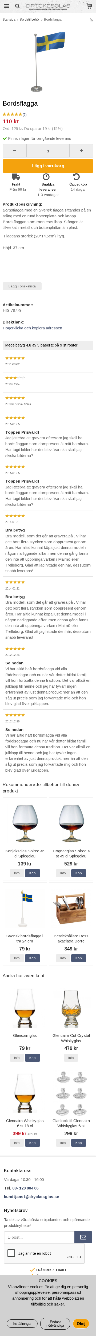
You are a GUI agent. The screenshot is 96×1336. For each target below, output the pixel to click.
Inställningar (22, 1324)
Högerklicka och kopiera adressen (32, 328)
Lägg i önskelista (22, 286)
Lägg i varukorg (48, 166)
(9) (25, 115)
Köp (32, 873)
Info (17, 873)
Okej (81, 1323)
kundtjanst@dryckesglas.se (31, 1196)
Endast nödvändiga (55, 1323)
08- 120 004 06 (25, 1188)
